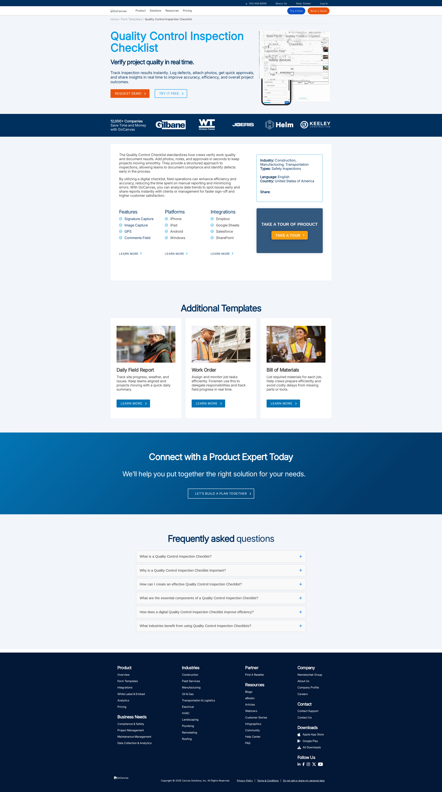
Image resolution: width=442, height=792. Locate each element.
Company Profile (308, 687)
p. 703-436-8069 (256, 3)
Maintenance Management (134, 736)
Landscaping (190, 719)
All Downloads (312, 747)
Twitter (314, 764)
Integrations (124, 687)
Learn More (131, 403)
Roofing (187, 739)
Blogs (248, 691)
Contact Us (304, 717)
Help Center (303, 3)
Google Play (310, 741)
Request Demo (128, 93)
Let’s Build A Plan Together (221, 493)
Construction (190, 674)
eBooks (249, 698)
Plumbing (188, 726)
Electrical (188, 706)
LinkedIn (299, 764)
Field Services (191, 681)
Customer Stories (256, 717)
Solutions (155, 10)
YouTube (320, 764)
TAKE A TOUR (288, 235)
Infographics (253, 724)
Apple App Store (313, 734)
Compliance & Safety (130, 724)
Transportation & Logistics (198, 700)
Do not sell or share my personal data (304, 780)
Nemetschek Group (309, 674)
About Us (281, 3)
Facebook (303, 764)
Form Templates (131, 19)
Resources (172, 10)
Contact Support (307, 711)
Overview (123, 674)
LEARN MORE (128, 253)
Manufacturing (191, 687)
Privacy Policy (245, 780)
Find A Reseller (254, 674)
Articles (250, 704)
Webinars (251, 711)
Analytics (123, 700)
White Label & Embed (131, 694)
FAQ (247, 743)
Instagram (308, 764)
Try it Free (169, 93)
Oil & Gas (188, 694)
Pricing (187, 10)
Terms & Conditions (268, 780)
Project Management (130, 730)
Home (114, 19)
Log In (324, 3)
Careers (302, 694)
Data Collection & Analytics (134, 743)
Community (252, 730)
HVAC (186, 713)
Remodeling (189, 732)
